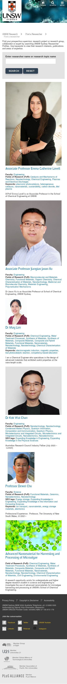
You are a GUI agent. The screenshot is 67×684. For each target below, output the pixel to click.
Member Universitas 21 (15, 651)
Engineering (19, 174)
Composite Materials (24, 340)
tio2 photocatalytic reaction (17, 352)
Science (17, 491)
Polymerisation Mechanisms (18, 286)
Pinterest (26, 628)
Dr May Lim (13, 327)
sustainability (34, 186)
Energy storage (22, 499)
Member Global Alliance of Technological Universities (22, 658)
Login (43, 5)
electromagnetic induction (27, 350)
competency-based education (44, 352)
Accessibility (49, 600)
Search (53, 5)
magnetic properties (49, 350)
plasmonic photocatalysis (27, 183)
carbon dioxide (48, 186)
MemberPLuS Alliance (31, 676)
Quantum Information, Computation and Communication (28, 429)
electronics (20, 508)
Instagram (42, 628)
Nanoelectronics (30, 435)
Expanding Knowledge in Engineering (32, 438)
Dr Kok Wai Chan (16, 418)
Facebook (11, 622)
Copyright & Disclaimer (29, 600)
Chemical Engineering (41, 179)
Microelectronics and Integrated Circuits (23, 433)
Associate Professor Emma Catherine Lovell (32, 168)
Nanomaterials (40, 343)
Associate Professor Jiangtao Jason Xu (28, 269)
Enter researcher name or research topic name (30, 56)
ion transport (21, 506)
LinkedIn (11, 628)
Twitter (25, 622)
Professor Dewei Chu (18, 486)
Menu (62, 5)
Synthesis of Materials (36, 338)
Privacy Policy (8, 600)
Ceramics (54, 494)
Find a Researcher (34, 34)
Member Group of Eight (19, 644)
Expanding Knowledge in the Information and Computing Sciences (31, 502)
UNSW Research (10, 34)
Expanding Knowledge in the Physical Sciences (32, 439)
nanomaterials (21, 186)
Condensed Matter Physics (17, 428)
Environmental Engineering (46, 575)
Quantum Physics (45, 430)
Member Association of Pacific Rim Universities (28, 667)
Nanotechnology (23, 179)
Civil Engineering (24, 575)
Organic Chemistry (43, 279)
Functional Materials (25, 279)
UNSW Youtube (45, 622)
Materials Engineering (38, 284)
